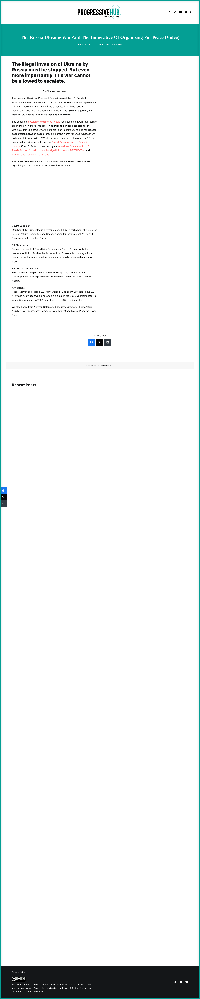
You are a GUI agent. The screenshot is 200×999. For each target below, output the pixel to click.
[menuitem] (170, 12)
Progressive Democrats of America (31, 154)
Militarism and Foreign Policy (100, 365)
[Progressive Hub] (99, 12)
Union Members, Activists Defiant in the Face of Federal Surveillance (54, 517)
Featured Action (27, 513)
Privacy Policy (18, 972)
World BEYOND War (73, 150)
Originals (116, 44)
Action (106, 44)
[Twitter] (99, 342)
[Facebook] (91, 342)
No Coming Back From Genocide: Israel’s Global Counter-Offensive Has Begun (59, 655)
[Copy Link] (107, 342)
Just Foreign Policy (51, 150)
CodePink (34, 150)
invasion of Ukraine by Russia (44, 121)
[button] (170, 12)
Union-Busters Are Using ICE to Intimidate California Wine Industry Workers (59, 790)
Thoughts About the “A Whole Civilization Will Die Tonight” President (55, 939)
